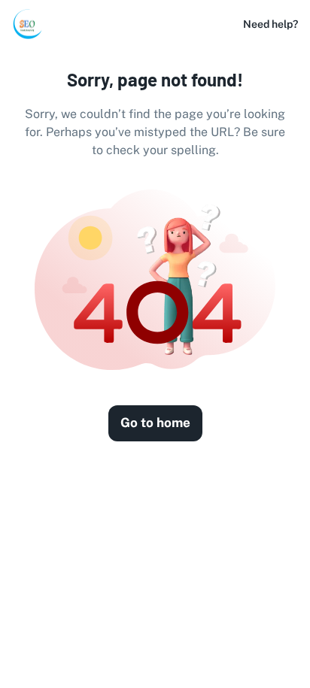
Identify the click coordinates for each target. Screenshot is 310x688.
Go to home (155, 422)
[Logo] (27, 24)
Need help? (270, 24)
